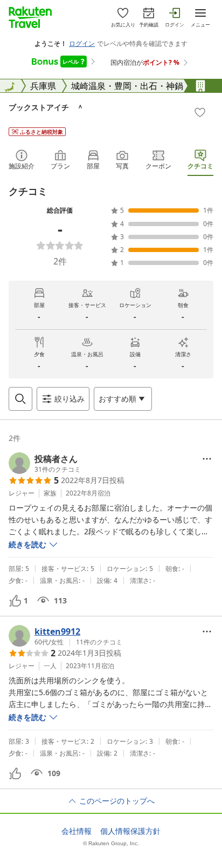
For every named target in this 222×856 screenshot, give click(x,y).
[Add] (199, 112)
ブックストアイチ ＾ (46, 107)
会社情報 (76, 831)
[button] (45, 463)
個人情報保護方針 (130, 831)
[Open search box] (20, 399)
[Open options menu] (206, 458)
